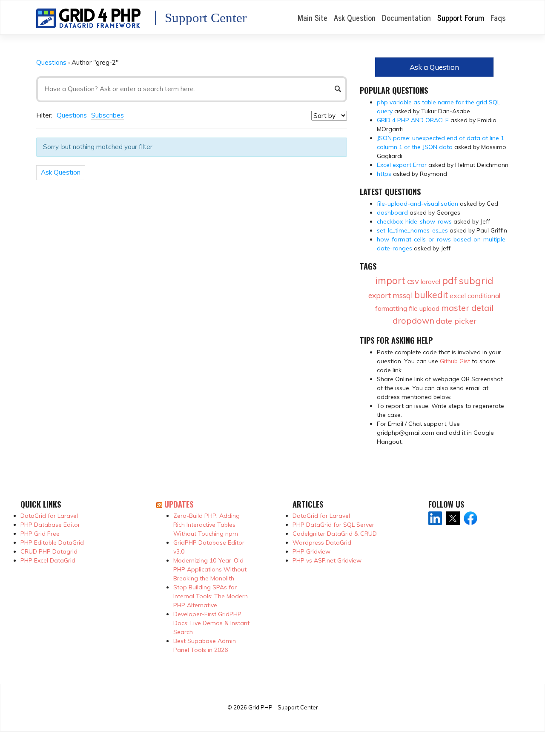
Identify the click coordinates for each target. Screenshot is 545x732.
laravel (430, 282)
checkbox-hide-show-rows (414, 221)
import (390, 280)
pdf (449, 280)
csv (413, 281)
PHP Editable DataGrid (52, 542)
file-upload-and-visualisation (417, 203)
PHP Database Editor (50, 524)
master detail (467, 307)
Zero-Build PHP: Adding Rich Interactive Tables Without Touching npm (206, 524)
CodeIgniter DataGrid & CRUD (335, 533)
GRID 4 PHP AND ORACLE (413, 120)
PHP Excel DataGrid (47, 560)
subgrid (476, 281)
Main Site (312, 17)
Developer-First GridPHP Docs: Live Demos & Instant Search (211, 623)
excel (458, 295)
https (384, 174)
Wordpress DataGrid (322, 542)
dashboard (392, 212)
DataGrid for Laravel (49, 516)
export (379, 295)
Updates (178, 504)
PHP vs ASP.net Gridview (327, 560)
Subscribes (107, 115)
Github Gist (455, 361)
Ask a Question (434, 67)
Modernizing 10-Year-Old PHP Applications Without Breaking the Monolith (210, 569)
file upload (424, 308)
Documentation (406, 17)
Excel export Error (402, 165)
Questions (51, 62)
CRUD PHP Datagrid (48, 551)
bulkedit (431, 294)
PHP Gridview (311, 551)
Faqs (497, 17)
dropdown (413, 320)
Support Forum (460, 17)
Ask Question (355, 17)
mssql (403, 295)
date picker (456, 321)
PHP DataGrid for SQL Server (333, 524)
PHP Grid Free (40, 533)
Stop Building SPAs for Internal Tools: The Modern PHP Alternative (210, 596)
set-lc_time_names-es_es (412, 230)
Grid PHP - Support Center (283, 707)
